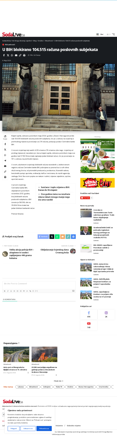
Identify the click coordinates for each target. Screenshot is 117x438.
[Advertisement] (58, 16)
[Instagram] (106, 314)
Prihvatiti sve (44, 428)
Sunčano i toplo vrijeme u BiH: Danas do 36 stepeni (54, 188)
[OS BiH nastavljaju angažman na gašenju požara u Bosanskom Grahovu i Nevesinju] (44, 354)
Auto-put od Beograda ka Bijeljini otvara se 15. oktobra (15, 368)
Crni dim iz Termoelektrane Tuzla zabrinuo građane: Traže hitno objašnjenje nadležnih (103, 215)
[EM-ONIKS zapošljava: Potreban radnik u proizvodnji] (86, 248)
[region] (30, 420)
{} (33, 291)
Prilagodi (14, 428)
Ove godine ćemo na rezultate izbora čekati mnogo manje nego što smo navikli (54, 197)
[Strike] (14, 291)
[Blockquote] (23, 291)
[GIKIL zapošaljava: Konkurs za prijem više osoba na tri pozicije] (86, 295)
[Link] (30, 291)
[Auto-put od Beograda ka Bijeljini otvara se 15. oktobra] (16, 354)
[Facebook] (88, 314)
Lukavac (96, 223)
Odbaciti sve (28, 428)
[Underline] (11, 291)
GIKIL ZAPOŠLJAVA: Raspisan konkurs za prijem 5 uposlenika (102, 281)
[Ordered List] (17, 291)
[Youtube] (88, 325)
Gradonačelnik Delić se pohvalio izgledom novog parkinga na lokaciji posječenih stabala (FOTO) (103, 232)
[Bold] (4, 291)
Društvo (70, 387)
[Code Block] (27, 291)
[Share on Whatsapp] (12, 55)
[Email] (16, 55)
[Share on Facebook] (3, 55)
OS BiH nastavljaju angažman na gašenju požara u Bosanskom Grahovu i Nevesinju (44, 369)
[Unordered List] (20, 291)
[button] (97, 34)
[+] (36, 291)
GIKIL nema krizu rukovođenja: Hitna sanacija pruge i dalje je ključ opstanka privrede (103, 268)
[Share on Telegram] (5, 160)
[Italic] (7, 291)
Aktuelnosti (10, 45)
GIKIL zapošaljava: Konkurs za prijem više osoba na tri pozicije (103, 294)
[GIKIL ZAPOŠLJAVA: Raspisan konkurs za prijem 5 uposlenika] (86, 282)
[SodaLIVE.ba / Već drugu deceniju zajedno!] (13, 34)
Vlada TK (59, 387)
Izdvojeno (47, 387)
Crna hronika (103, 387)
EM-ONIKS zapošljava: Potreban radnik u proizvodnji (102, 247)
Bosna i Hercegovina (86, 387)
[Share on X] (8, 55)
